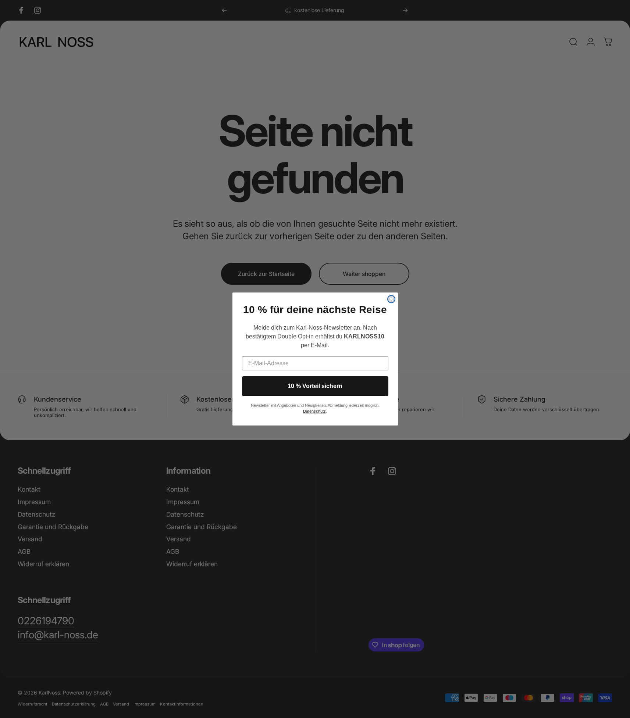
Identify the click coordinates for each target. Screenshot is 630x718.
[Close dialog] (391, 299)
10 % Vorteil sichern (315, 386)
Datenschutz (314, 411)
